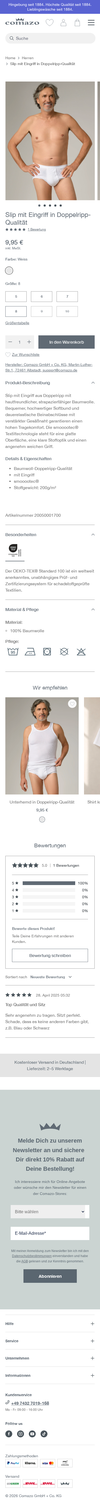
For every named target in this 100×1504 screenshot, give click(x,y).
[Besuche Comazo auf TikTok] (44, 1433)
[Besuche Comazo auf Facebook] (8, 1433)
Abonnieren (50, 1276)
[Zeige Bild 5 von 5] (61, 205)
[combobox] (53, 38)
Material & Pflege (22, 609)
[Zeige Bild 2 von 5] (45, 205)
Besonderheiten (20, 534)
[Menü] (91, 22)
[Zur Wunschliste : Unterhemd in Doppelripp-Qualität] (72, 703)
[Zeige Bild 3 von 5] (50, 205)
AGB (24, 1261)
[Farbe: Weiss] (42, 819)
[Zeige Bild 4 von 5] (55, 205)
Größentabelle (17, 323)
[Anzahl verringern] (10, 342)
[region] (50, 763)
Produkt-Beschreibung (27, 382)
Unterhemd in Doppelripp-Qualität (42, 802)
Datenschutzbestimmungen (32, 1256)
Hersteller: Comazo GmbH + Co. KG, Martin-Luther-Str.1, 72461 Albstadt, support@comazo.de (49, 367)
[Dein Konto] (63, 22)
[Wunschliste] (49, 22)
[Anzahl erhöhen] (29, 342)
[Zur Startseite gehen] (22, 21)
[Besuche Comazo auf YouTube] (32, 1433)
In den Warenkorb (66, 341)
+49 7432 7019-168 (30, 1402)
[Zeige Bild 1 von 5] (39, 205)
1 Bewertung (37, 229)
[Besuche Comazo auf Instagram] (20, 1433)
